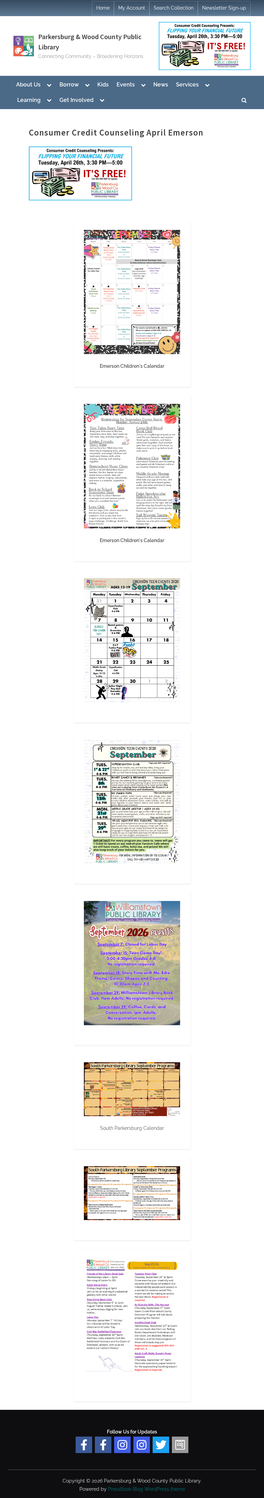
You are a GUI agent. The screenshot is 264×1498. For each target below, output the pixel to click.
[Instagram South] (141, 1445)
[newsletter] (180, 1445)
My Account (131, 8)
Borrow (69, 84)
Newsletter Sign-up (224, 8)
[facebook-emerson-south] (84, 1445)
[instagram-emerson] (122, 1445)
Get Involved (76, 100)
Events (126, 84)
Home (103, 8)
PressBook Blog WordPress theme (146, 1489)
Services (187, 84)
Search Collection (174, 8)
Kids (103, 84)
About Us (28, 84)
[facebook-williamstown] (103, 1445)
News (160, 84)
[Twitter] (161, 1445)
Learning (29, 100)
